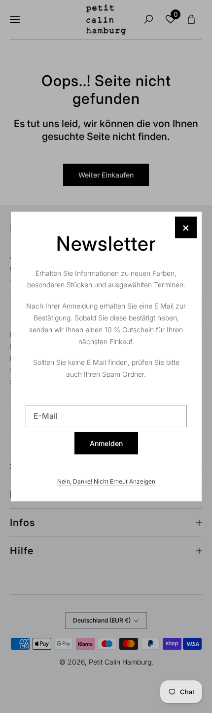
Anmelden (106, 443)
